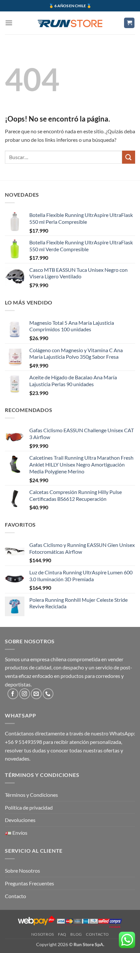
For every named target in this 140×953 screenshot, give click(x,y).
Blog (76, 934)
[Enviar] (128, 157)
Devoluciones (20, 820)
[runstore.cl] (70, 23)
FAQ (62, 934)
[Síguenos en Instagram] (24, 693)
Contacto (15, 896)
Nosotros (42, 934)
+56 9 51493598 (23, 742)
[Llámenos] (48, 693)
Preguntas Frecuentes (29, 883)
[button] (9, 23)
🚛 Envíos (16, 833)
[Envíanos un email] (36, 693)
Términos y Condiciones (31, 795)
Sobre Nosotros (22, 870)
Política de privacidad (29, 807)
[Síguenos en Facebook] (12, 693)
